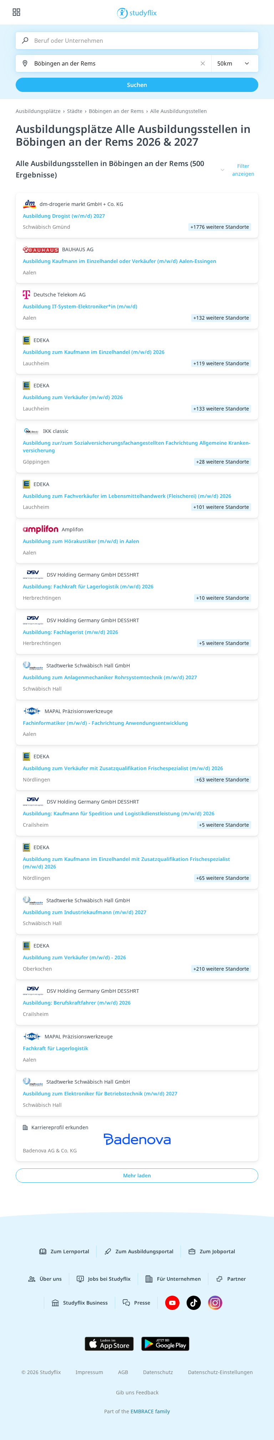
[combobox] (235, 63)
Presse (142, 1302)
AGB (123, 1372)
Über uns (51, 1278)
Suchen (137, 85)
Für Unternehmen (179, 1278)
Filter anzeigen (243, 169)
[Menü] (16, 12)
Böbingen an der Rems (116, 111)
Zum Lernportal (70, 1251)
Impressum (89, 1372)
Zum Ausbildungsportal (144, 1251)
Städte (74, 111)
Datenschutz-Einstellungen (220, 1372)
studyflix (143, 12)
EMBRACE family (150, 1411)
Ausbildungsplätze (38, 111)
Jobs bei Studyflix (109, 1278)
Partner (236, 1278)
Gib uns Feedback (137, 1392)
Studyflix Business (85, 1302)
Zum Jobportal (217, 1251)
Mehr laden (137, 1175)
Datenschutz (158, 1372)
